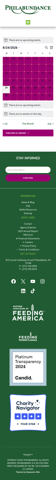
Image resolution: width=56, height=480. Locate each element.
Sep (49, 123)
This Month (28, 123)
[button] (28, 22)
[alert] (28, 105)
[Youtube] (33, 281)
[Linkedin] (23, 291)
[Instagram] (42, 281)
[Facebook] (13, 281)
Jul (6, 123)
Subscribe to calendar (16, 133)
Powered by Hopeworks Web (28, 472)
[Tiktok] (33, 291)
